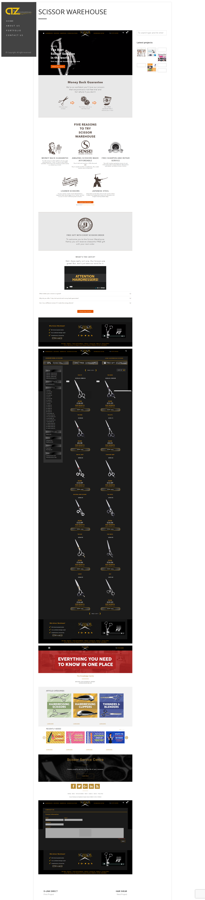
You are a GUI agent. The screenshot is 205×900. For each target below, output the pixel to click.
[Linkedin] (14, 46)
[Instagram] (10, 46)
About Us (13, 26)
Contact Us (14, 35)
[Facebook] (7, 46)
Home (10, 21)
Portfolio (13, 30)
